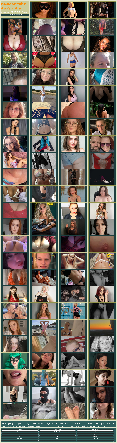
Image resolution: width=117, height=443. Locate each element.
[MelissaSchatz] (15, 327)
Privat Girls (95, 438)
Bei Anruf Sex (57, 431)
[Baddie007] (15, 411)
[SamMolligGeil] (15, 210)
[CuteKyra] (15, 244)
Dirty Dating (20, 431)
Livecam (58, 440)
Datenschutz (95, 440)
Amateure (95, 436)
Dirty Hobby (95, 434)
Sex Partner (57, 438)
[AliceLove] (15, 160)
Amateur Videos (57, 429)
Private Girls (58, 434)
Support (20, 429)
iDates (19, 440)
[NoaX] (15, 294)
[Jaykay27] (15, 277)
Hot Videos (95, 431)
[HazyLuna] (15, 394)
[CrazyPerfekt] (15, 26)
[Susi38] (15, 77)
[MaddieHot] (15, 60)
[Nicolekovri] (15, 194)
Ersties (57, 436)
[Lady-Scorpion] (15, 378)
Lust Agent (19, 438)
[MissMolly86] (15, 177)
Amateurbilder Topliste (15, 14)
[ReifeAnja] (15, 110)
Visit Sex (20, 436)
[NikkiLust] (15, 361)
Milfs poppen (95, 429)
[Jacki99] (15, 143)
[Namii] (15, 93)
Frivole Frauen (19, 434)
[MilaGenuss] (15, 344)
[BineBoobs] (15, 43)
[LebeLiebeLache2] (15, 311)
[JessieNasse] (15, 227)
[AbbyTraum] (15, 260)
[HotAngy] (15, 127)
